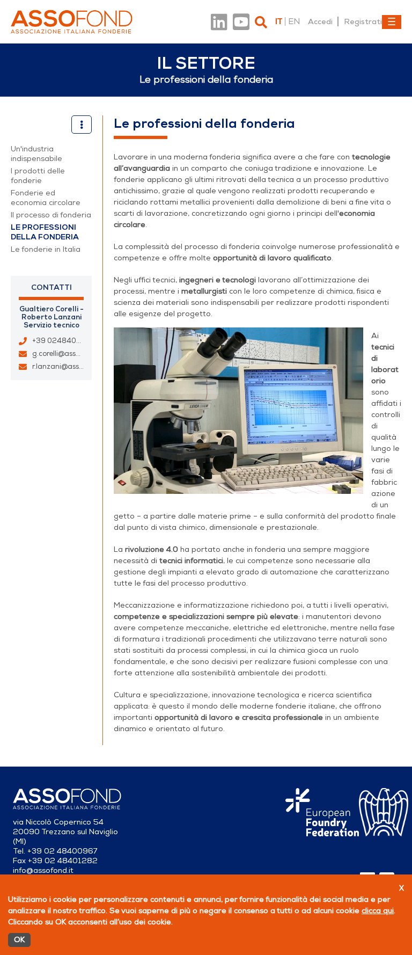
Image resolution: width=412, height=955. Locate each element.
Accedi (320, 21)
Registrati (363, 21)
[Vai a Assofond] (72, 22)
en (294, 21)
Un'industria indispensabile (36, 153)
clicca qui (378, 910)
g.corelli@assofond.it (67, 353)
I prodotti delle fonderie (38, 175)
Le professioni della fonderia (45, 232)
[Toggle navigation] (391, 22)
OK (19, 939)
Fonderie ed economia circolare (45, 197)
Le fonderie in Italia (45, 249)
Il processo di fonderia (51, 215)
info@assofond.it (43, 870)
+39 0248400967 (63, 341)
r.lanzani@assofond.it (68, 366)
